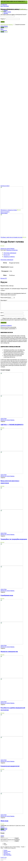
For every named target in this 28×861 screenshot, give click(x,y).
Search (16, 838)
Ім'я (2, 312)
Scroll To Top (4, 857)
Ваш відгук (4, 300)
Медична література (12, 250)
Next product (4, 213)
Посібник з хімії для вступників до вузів (12, 237)
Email (2, 315)
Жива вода (4, 821)
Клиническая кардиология (10, 766)
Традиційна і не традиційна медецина (14, 539)
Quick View (4, 418)
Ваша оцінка (4, 297)
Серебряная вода (7, 595)
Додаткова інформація (10, 253)
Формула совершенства (9, 652)
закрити (2, 835)
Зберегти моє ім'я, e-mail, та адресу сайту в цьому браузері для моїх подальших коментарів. (14, 319)
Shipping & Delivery (9, 257)
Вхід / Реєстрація (7, 855)
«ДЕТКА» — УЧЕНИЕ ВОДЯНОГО (12, 425)
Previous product (5, 185)
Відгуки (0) (7, 255)
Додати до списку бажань (7, 248)
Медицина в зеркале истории (9, 210)
